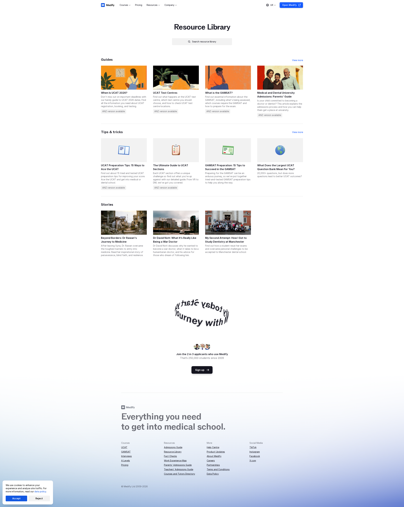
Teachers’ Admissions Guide (178, 469)
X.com (253, 460)
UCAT (124, 447)
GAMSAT (126, 451)
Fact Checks (170, 456)
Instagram (255, 451)
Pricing (124, 465)
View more (297, 60)
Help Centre (213, 447)
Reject (39, 498)
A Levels (125, 460)
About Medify (214, 456)
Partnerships (213, 465)
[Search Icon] (202, 41)
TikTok (253, 447)
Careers (211, 460)
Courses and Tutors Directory (179, 473)
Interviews (126, 456)
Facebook (255, 456)
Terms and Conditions (218, 469)
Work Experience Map (175, 460)
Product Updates (216, 451)
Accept (16, 498)
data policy (40, 491)
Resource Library (172, 451)
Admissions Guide (173, 447)
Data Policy (213, 473)
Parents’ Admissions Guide (178, 465)
